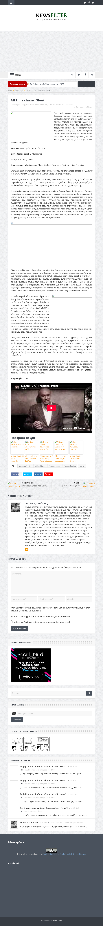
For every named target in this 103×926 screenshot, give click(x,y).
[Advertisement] (51, 51)
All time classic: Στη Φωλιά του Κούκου (75, 458)
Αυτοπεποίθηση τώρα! (32, 811)
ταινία (81, 466)
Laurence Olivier (25, 466)
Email (90, 107)
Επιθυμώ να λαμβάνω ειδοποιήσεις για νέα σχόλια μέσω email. (41, 616)
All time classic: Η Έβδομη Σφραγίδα (17, 458)
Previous (28, 482)
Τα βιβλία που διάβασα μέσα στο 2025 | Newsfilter (44, 780)
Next (76, 482)
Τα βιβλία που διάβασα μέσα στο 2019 (39, 770)
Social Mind (57, 920)
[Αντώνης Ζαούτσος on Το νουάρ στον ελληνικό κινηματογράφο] (14, 824)
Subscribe (17, 719)
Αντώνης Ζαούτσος (26, 104)
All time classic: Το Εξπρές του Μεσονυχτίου (60, 458)
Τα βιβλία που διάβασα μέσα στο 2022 (39, 784)
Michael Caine (40, 466)
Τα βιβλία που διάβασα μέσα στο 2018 (39, 797)
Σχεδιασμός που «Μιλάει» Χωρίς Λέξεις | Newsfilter (45, 808)
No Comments (67, 104)
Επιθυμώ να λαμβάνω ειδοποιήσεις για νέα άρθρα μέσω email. (41, 622)
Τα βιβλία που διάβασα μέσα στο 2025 (47, 84)
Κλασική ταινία (54, 466)
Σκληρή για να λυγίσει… (70, 485)
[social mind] (31, 665)
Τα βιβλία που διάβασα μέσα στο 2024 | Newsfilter (44, 766)
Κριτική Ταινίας (70, 466)
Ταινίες (58, 104)
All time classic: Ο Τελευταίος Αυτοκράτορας (46, 458)
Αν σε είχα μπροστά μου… (34, 485)
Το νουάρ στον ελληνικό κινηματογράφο (66, 822)
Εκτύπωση (80, 107)
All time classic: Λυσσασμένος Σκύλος (31, 458)
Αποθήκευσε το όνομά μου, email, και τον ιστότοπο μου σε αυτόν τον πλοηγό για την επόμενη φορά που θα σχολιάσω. (51, 609)
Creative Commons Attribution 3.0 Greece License (64, 854)
